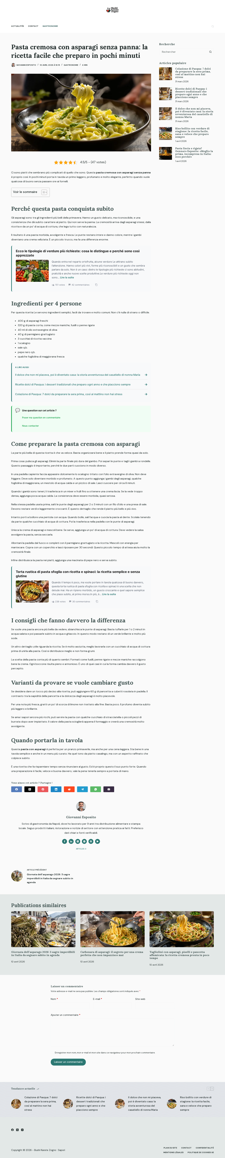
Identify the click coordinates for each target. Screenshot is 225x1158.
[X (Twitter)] (29, 789)
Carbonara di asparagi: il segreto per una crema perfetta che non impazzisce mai (111, 953)
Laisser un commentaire (68, 1062)
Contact (33, 26)
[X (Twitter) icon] (77, 841)
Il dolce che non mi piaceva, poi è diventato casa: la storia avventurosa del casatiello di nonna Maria (194, 113)
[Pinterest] (43, 789)
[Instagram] (22, 1130)
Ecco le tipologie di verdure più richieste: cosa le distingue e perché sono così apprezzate (78, 253)
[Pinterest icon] (90, 841)
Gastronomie (50, 26)
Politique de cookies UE (201, 1152)
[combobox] (183, 51)
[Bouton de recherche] (210, 52)
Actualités (17, 26)
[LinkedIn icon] (71, 841)
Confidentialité (205, 1148)
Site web (140, 999)
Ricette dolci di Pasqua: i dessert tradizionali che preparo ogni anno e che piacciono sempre (191, 93)
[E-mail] (108, 789)
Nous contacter (30, 425)
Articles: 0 (81, 849)
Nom (54, 999)
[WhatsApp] (95, 789)
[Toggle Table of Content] (42, 192)
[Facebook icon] (64, 841)
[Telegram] (82, 789)
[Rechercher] (213, 26)
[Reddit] (69, 789)
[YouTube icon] (97, 841)
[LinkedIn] (56, 789)
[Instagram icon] (84, 841)
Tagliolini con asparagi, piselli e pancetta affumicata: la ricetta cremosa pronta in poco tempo (179, 955)
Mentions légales (173, 1152)
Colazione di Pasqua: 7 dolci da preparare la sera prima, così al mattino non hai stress (193, 73)
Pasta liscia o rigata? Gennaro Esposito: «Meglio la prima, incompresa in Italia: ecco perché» (194, 152)
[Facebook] (16, 789)
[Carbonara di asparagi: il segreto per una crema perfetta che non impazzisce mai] (112, 929)
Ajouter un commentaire (65, 1015)
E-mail (97, 999)
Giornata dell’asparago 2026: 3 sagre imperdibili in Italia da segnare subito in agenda (43, 953)
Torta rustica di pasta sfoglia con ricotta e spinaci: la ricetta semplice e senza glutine (78, 574)
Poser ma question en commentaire (41, 417)
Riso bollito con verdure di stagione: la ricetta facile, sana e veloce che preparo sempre (192, 132)
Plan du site (170, 1148)
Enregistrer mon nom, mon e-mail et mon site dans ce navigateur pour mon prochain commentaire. (105, 1052)
